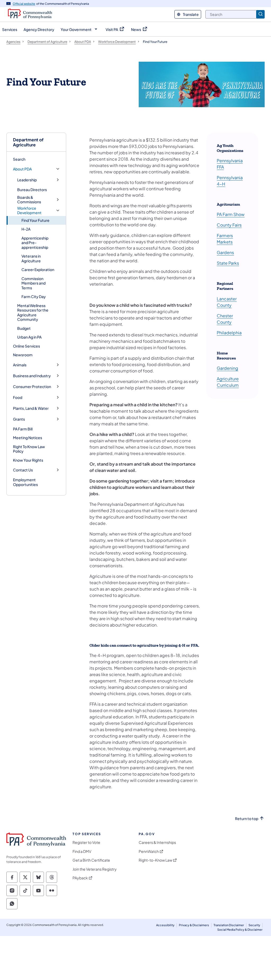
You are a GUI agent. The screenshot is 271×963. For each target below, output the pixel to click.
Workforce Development (29, 210)
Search (19, 159)
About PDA (22, 169)
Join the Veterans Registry (95, 869)
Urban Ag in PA (29, 337)
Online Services (26, 346)
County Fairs (229, 225)
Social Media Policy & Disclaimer (240, 929)
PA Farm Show (231, 214)
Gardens (225, 252)
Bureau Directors (32, 189)
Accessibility (165, 925)
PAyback (80, 878)
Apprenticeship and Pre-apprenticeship (34, 243)
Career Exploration (37, 269)
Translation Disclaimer (229, 925)
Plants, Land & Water (31, 408)
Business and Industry (32, 376)
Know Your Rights (28, 460)
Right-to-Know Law (155, 860)
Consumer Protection (32, 386)
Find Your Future (35, 220)
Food (17, 397)
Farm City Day (33, 296)
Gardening (227, 368)
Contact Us (23, 470)
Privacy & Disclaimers (194, 925)
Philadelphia (229, 332)
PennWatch (149, 851)
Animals (19, 365)
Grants (19, 419)
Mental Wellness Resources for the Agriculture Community (32, 312)
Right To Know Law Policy (29, 449)
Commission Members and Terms (33, 283)
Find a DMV (82, 851)
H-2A (25, 229)
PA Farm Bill (23, 428)
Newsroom (23, 354)
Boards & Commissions (29, 199)
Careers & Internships (157, 842)
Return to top (246, 818)
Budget (24, 328)
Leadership (27, 180)
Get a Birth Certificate (91, 860)
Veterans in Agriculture (31, 258)
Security (254, 925)
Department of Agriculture (28, 142)
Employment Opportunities (25, 482)
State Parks (228, 263)
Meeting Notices (27, 437)
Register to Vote (86, 842)
